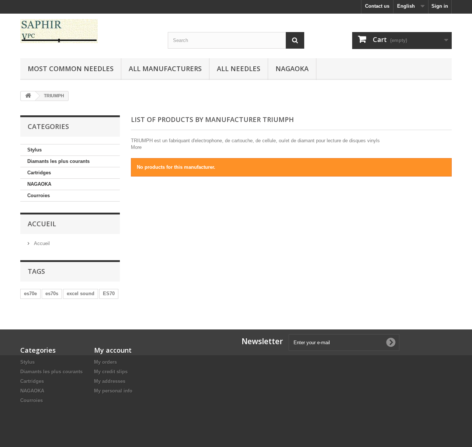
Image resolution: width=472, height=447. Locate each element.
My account (113, 350)
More (136, 147)
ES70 (109, 293)
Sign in (439, 6)
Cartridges (39, 172)
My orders (105, 362)
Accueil (42, 223)
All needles (238, 68)
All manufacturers (165, 68)
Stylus (34, 150)
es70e (30, 293)
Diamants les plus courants (58, 161)
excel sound (80, 293)
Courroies (38, 195)
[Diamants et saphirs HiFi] (88, 31)
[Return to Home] (28, 96)
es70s (51, 293)
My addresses (109, 381)
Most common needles (71, 68)
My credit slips (111, 371)
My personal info (113, 391)
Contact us (377, 6)
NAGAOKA (39, 184)
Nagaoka (292, 68)
